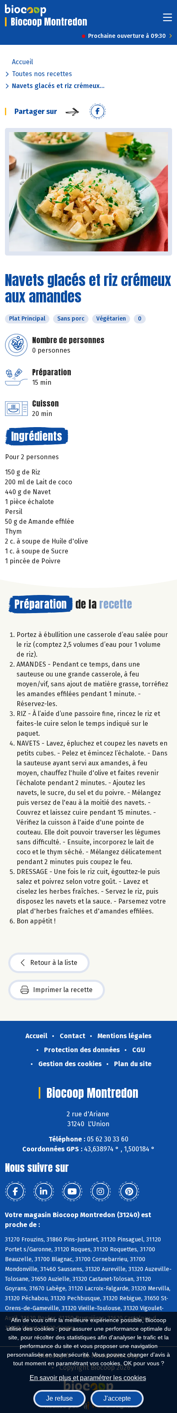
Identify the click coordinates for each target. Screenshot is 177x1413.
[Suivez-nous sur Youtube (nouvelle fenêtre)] (72, 1191)
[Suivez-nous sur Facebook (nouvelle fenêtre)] (15, 1191)
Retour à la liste (53, 963)
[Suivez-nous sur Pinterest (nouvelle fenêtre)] (129, 1191)
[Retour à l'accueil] (25, 10)
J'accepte (117, 1398)
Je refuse (59, 1398)
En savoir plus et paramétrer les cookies (88, 1377)
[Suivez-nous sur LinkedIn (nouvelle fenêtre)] (43, 1191)
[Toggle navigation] (167, 20)
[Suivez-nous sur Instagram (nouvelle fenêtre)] (100, 1191)
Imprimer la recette (63, 990)
